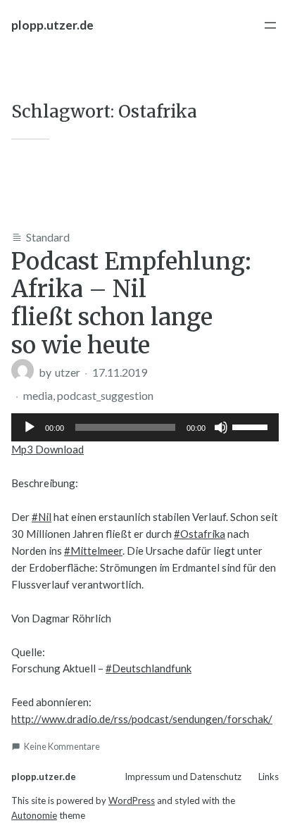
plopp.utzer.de (52, 25)
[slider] (252, 426)
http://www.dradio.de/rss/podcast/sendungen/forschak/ (141, 718)
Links (268, 776)
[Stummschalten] (221, 427)
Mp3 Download (47, 449)
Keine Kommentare (62, 746)
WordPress (131, 800)
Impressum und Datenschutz (183, 776)
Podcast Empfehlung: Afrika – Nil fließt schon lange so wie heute (131, 303)
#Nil (41, 516)
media (38, 395)
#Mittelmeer (93, 550)
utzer (67, 372)
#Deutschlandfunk (148, 668)
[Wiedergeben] (30, 427)
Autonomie (34, 815)
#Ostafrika (199, 533)
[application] (145, 427)
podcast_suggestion (105, 395)
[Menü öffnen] (270, 25)
